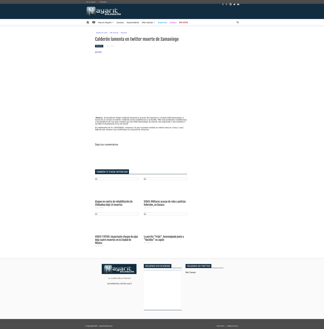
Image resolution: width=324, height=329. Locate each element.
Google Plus (227, 4)
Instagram (231, 4)
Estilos (173, 22)
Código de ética (232, 326)
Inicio (104, 11)
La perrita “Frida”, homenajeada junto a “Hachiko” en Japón (164, 238)
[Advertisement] (141, 158)
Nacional (124, 33)
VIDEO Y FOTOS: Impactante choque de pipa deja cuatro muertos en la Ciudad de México (116, 240)
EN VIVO (183, 22)
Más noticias (147, 22)
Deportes (162, 22)
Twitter (234, 4)
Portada (88, 22)
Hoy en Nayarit (105, 22)
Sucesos (120, 22)
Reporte (94, 22)
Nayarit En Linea (101, 33)
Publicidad (103, 2)
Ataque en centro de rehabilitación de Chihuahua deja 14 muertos (114, 203)
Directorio (220, 326)
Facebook (223, 4)
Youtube (238, 4)
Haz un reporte (90, 2)
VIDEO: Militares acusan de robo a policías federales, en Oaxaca (165, 203)
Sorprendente (133, 22)
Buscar (237, 22)
